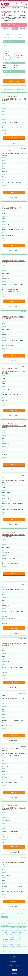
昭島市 (10, 937)
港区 (10, 927)
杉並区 (3, 932)
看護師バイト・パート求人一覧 (22, 7)
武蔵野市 (19, 934)
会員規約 (14, 959)
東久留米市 (11, 941)
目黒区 (10, 930)
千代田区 (3, 927)
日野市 (3, 939)
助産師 (17, 65)
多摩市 (21, 941)
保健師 (17, 67)
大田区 (13, 930)
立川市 (15, 934)
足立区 (23, 932)
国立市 (15, 939)
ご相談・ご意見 (14, 963)
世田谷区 (17, 930)
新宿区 (13, 927)
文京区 (17, 927)
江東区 (3, 930)
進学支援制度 (7, 59)
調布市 (13, 937)
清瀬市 (7, 941)
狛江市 (22, 939)
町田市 (17, 937)
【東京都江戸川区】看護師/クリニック (13, 589)
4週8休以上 (7, 47)
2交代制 (6, 45)
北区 (9, 932)
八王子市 (11, 934)
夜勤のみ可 (7, 49)
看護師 (6, 65)
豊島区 (6, 932)
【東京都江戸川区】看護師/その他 (11, 208)
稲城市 (24, 941)
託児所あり (7, 53)
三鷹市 (23, 934)
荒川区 (12, 932)
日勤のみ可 (18, 47)
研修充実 (17, 57)
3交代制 (17, 45)
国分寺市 (11, 939)
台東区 (20, 927)
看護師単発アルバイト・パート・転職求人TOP (8, 7)
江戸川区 (6, 934)
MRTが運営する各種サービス (14, 965)
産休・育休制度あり (19, 55)
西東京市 (11, 944)
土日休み (17, 49)
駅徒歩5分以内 (8, 55)
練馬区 (20, 932)
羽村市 (3, 944)
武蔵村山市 (17, 941)
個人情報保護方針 (14, 961)
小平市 (25, 937)
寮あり (17, 51)
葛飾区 (3, 934)
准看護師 (6, 67)
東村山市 (6, 939)
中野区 (25, 930)
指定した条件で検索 (14, 81)
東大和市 (3, 941)
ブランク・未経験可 (9, 57)
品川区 (6, 930)
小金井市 (20, 937)
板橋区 (16, 932)
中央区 (7, 927)
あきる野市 (7, 944)
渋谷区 (21, 930)
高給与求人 (7, 51)
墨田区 (24, 927)
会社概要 (14, 956)
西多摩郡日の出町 (5, 946)
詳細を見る (14, 137)
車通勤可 (17, 53)
